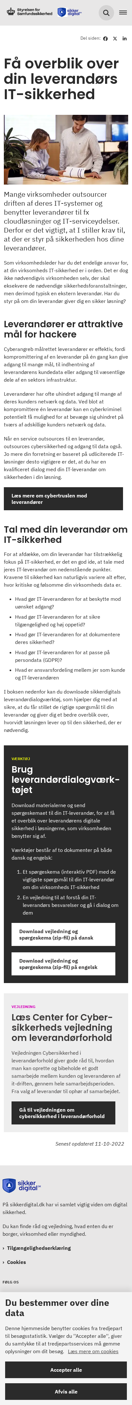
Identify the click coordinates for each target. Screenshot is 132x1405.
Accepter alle (66, 1370)
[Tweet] (115, 38)
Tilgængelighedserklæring (39, 1248)
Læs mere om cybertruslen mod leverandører (49, 498)
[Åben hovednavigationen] (125, 13)
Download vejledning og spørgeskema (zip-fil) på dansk (58, 934)
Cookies (16, 1262)
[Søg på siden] (106, 12)
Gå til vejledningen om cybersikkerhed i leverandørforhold (62, 1113)
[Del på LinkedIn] (124, 38)
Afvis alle (66, 1391)
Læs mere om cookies (93, 1351)
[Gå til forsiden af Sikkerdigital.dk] (42, 12)
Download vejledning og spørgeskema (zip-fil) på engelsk (58, 963)
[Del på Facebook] (105, 38)
